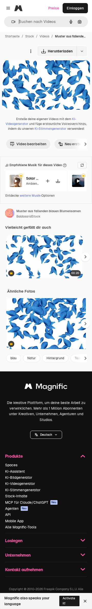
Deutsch (46, 435)
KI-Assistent (15, 471)
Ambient (32, 184)
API (8, 514)
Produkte (14, 456)
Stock (29, 36)
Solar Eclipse (32, 178)
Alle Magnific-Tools (20, 527)
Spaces (11, 465)
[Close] (85, 601)
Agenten (16, 508)
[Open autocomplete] (11, 22)
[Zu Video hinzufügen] (47, 181)
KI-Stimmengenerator (50, 129)
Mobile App (14, 521)
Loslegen (13, 540)
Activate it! (69, 600)
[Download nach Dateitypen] (82, 51)
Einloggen (75, 8)
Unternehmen (18, 555)
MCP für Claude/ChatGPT (30, 502)
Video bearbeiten (31, 144)
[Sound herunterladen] (57, 181)
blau (13, 358)
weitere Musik (30, 196)
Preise (53, 8)
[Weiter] (85, 144)
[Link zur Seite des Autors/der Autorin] (9, 214)
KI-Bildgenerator (18, 477)
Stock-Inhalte (16, 496)
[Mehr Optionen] (31, 51)
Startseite (12, 36)
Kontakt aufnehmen (24, 569)
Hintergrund (55, 358)
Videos (44, 36)
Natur (31, 358)
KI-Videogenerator (20, 483)
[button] (46, 435)
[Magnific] (46, 388)
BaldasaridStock (28, 216)
